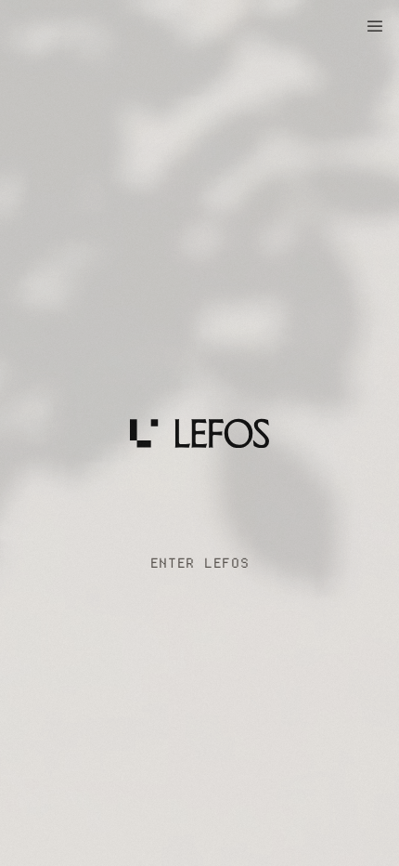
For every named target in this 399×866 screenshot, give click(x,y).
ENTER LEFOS (200, 563)
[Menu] (375, 26)
